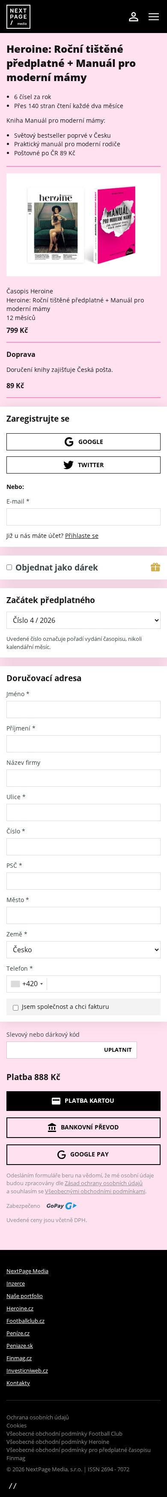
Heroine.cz (19, 1308)
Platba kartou (89, 1100)
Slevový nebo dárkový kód (43, 1034)
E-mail (18, 501)
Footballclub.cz (25, 1321)
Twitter (91, 465)
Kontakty (18, 1383)
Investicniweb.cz (27, 1370)
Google (90, 442)
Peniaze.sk (19, 1345)
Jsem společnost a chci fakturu (65, 1006)
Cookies (16, 1425)
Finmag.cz (19, 1358)
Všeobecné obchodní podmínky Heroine (57, 1442)
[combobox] (28, 984)
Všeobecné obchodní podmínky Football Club (64, 1433)
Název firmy (23, 763)
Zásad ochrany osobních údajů (104, 1183)
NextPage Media (27, 1271)
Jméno (18, 694)
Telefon (19, 968)
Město (17, 900)
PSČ (14, 865)
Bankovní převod (90, 1127)
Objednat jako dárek (56, 567)
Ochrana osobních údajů (37, 1417)
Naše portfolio (24, 1296)
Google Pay (89, 1154)
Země (16, 934)
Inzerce (15, 1283)
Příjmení (21, 728)
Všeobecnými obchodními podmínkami (95, 1191)
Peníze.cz (18, 1333)
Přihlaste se (81, 535)
